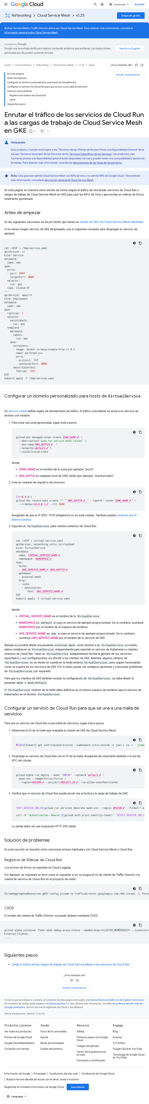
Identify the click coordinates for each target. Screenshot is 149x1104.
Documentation (23, 65)
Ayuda (44, 1037)
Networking (21, 15)
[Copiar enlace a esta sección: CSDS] (17, 908)
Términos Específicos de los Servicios (90, 154)
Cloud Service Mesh (53, 15)
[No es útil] (142, 65)
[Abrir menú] (5, 4)
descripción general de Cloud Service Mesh (69, 180)
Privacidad (40, 1073)
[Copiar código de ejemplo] (140, 243)
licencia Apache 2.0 (59, 1003)
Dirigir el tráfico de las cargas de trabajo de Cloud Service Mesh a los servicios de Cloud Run (70, 964)
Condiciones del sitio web (63, 1073)
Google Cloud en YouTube (127, 1048)
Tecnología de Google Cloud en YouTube (128, 1056)
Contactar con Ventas (16, 1048)
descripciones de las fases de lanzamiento (97, 162)
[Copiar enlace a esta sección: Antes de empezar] (44, 213)
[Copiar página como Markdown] (42, 131)
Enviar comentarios (128, 74)
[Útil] (136, 65)
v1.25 (80, 15)
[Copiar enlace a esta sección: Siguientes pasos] (41, 955)
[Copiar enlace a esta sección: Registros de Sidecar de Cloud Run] (65, 860)
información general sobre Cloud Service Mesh (31, 32)
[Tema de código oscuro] (134, 243)
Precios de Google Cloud (18, 1037)
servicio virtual (17, 411)
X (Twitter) (119, 1043)
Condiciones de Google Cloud (97, 1073)
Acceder (139, 4)
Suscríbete (77, 1087)
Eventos (117, 1037)
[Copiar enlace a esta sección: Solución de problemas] (53, 840)
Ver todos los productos (17, 1031)
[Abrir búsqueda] (95, 4)
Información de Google (17, 1073)
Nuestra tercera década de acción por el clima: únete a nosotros (42, 1079)
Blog (115, 1031)
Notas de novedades (52, 1043)
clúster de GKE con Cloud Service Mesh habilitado (111, 222)
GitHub (80, 1031)
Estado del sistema (51, 1048)
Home (7, 65)
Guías (92, 65)
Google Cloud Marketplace (19, 1043)
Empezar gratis (130, 15)
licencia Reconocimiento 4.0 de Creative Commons (116, 1000)
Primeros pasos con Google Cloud (92, 1039)
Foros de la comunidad (53, 1031)
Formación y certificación (91, 1060)
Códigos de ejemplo (88, 1046)
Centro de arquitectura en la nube (91, 1053)
